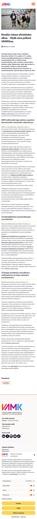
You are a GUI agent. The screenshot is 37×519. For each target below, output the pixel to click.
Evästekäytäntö (14, 474)
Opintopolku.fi (5, 107)
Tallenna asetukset (18, 513)
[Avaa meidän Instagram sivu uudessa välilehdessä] (11, 437)
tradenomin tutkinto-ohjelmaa (10, 149)
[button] (34, 455)
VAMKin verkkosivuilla (7, 114)
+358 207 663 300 (12, 420)
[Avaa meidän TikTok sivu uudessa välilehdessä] (18, 437)
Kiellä (18, 508)
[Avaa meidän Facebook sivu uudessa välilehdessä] (7, 437)
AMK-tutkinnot (5, 449)
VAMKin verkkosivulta (11, 268)
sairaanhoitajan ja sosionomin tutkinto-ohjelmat (17, 131)
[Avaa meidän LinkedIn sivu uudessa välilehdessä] (3, 437)
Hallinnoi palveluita (7, 499)
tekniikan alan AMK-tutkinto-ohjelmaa (22, 175)
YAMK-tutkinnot (5, 451)
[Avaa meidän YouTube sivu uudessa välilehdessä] (15, 437)
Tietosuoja (23, 517)
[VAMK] (6, 5)
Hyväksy (18, 503)
